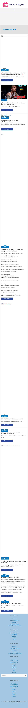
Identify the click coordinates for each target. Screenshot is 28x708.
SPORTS (14, 672)
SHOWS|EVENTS (14, 660)
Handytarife (14, 636)
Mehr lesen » (7, 80)
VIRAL (14, 670)
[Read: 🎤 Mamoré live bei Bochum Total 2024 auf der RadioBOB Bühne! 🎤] (14, 91)
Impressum (14, 618)
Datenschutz (14, 622)
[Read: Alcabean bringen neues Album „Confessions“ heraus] (6, 115)
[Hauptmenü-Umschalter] (14, 9)
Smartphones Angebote (14, 632)
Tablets (14, 639)
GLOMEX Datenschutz (14, 624)
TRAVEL (14, 665)
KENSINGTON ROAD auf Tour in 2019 (12, 419)
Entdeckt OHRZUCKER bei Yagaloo (11, 603)
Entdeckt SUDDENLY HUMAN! (10, 577)
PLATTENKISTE (14, 659)
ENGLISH (14, 668)
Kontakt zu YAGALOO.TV (15, 620)
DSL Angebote (14, 634)
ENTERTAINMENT (14, 662)
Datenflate (14, 637)
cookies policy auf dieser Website (15, 625)
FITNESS (14, 667)
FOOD (14, 664)
